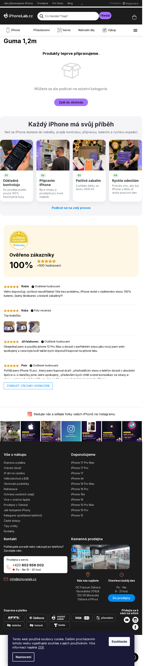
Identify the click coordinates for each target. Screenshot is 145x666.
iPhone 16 (77, 499)
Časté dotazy (12, 520)
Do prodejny (121, 598)
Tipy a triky (11, 526)
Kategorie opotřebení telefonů (23, 515)
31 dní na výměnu (14, 473)
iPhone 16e (78, 494)
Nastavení (23, 657)
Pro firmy (57, 3)
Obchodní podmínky (16, 483)
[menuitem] (14, 30)
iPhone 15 (77, 515)
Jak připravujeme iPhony (18, 3)
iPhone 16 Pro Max (82, 483)
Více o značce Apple (17, 499)
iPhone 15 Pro (79, 510)
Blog (70, 3)
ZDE (41, 647)
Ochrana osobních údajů (19, 494)
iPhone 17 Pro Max (82, 462)
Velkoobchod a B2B (16, 478)
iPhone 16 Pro (79, 489)
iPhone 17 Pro (79, 467)
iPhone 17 (77, 473)
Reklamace (11, 489)
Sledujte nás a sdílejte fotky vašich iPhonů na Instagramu (74, 414)
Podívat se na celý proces (71, 208)
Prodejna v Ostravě (16, 504)
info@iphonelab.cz (23, 579)
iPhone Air (77, 478)
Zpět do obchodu (71, 102)
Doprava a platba (14, 462)
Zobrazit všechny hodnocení (28, 385)
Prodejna (42, 3)
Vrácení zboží (12, 467)
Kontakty (9, 531)
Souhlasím (119, 641)
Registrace (132, 3)
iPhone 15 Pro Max (82, 504)
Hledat (105, 15)
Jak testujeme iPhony (17, 510)
